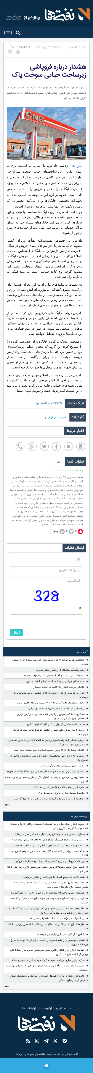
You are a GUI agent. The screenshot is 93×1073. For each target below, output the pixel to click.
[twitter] (44, 446)
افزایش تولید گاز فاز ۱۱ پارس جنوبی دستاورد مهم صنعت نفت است (49, 750)
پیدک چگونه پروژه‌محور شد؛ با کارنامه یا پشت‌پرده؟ (57, 918)
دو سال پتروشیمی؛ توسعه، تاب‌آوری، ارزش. (62, 766)
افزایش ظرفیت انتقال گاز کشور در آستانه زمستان (59, 687)
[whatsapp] (20, 446)
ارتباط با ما (29, 1008)
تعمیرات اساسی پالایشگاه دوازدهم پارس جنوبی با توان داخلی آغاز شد (48, 893)
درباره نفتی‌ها (63, 1008)
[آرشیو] (6, 805)
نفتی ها (76, 166)
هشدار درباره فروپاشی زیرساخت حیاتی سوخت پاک (49, 71)
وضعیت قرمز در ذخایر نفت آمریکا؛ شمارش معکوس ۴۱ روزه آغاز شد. (49, 799)
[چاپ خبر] (18, 52)
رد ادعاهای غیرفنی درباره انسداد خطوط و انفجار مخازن (55, 681)
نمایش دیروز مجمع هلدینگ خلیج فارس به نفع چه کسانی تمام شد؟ (48, 840)
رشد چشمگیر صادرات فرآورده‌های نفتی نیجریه (60, 670)
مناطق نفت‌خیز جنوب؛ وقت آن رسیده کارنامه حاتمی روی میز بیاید (50, 834)
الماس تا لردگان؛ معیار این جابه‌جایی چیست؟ (61, 934)
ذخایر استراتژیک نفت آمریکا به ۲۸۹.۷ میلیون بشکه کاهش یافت (51, 703)
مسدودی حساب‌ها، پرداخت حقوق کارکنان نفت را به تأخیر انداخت (49, 846)
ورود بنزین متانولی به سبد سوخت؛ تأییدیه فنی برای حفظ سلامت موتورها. (45, 772)
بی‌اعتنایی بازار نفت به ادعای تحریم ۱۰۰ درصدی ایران (57, 709)
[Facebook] (56, 446)
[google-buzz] (32, 446)
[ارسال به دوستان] (10, 52)
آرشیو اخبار (45, 1008)
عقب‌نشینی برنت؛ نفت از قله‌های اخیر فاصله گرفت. (57, 787)
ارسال (16, 632)
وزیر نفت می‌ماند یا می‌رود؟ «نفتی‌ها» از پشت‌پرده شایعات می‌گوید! (49, 861)
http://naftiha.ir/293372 (48, 403)
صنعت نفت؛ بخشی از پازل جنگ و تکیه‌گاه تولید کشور (56, 724)
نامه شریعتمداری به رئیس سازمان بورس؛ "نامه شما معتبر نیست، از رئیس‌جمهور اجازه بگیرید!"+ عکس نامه (50, 885)
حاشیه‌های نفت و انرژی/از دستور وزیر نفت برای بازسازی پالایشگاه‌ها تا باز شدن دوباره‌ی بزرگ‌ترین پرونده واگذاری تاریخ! (48, 911)
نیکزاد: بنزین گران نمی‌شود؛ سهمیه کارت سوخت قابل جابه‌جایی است (48, 960)
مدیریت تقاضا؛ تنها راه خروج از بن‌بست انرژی (61, 793)
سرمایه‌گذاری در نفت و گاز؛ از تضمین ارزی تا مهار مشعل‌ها (54, 676)
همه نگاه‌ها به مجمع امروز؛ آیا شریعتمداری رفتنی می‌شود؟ (54, 877)
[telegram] (46, 1065)
